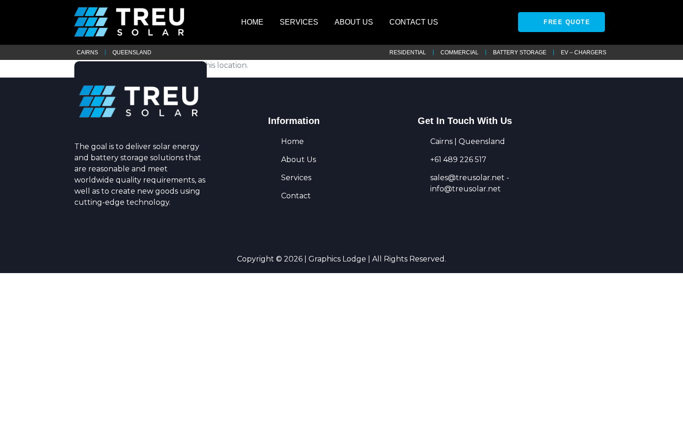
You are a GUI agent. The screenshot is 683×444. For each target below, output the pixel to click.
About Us (354, 22)
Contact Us (413, 22)
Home (252, 22)
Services (299, 22)
